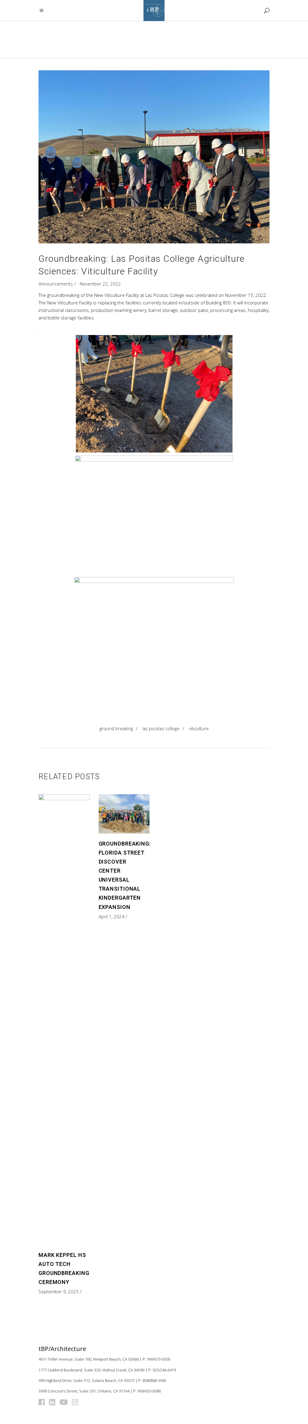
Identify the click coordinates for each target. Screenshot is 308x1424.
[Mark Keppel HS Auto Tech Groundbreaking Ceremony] (64, 1019)
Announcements (55, 284)
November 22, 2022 (100, 284)
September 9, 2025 (58, 1291)
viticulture (199, 728)
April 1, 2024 (112, 916)
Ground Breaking (116, 728)
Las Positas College (161, 728)
